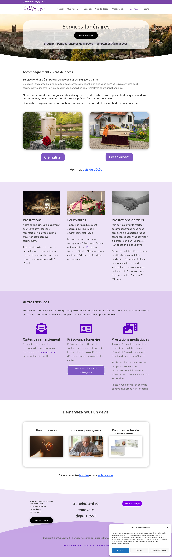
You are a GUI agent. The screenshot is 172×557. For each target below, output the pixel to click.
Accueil (60, 9)
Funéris (90, 247)
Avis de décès (101, 9)
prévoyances (105, 475)
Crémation (52, 157)
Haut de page (132, 503)
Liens (146, 9)
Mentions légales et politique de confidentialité (86, 545)
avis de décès (92, 169)
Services (134, 9)
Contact (88, 9)
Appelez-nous (86, 35)
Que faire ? (72, 9)
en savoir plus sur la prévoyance (86, 370)
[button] (167, 527)
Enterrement (119, 157)
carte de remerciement (45, 352)
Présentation (118, 9)
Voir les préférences (159, 550)
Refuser (139, 550)
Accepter (120, 550)
